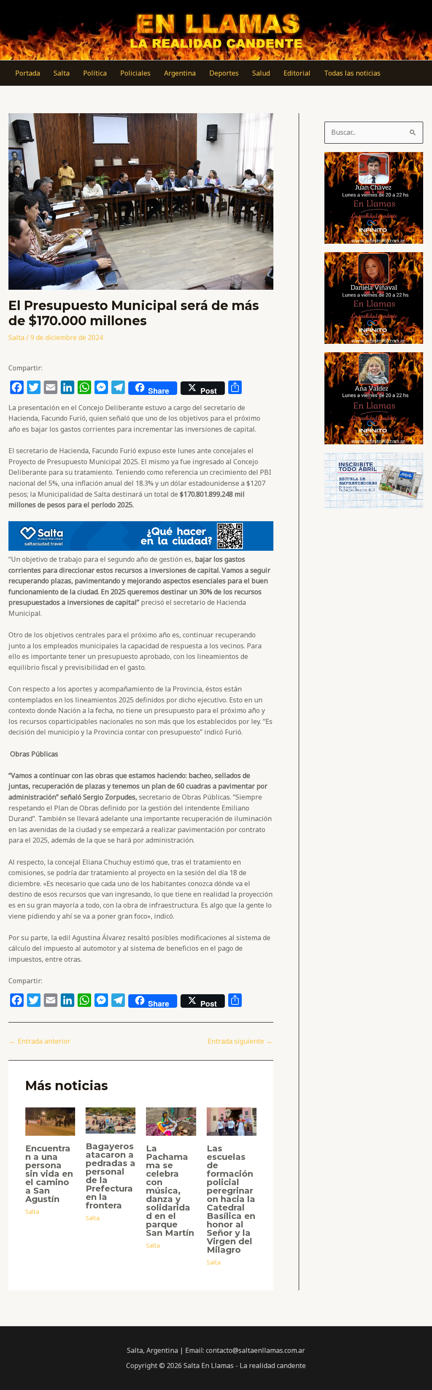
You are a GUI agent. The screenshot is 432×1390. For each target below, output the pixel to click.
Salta (62, 73)
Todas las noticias (352, 73)
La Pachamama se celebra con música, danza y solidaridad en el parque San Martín (170, 1190)
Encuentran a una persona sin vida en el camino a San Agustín (49, 1173)
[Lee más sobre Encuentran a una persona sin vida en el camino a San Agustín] (50, 1121)
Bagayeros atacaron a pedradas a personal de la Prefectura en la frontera (110, 1175)
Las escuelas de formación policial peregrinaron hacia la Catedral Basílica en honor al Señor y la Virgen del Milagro (231, 1199)
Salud (261, 73)
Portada (27, 73)
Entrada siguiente (240, 1041)
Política (95, 73)
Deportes (224, 73)
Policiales (135, 73)
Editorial (297, 73)
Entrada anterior (39, 1041)
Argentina (180, 73)
